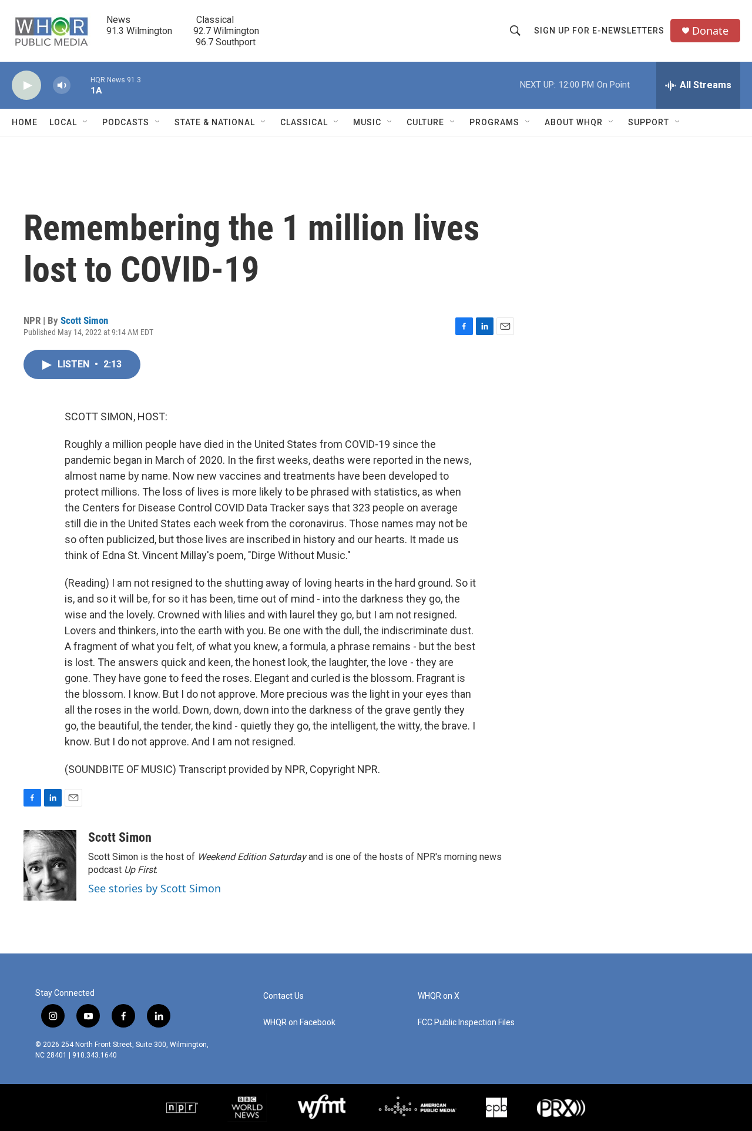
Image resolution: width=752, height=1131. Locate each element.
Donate (710, 31)
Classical (304, 122)
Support (648, 122)
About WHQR (574, 122)
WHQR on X (438, 996)
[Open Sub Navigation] (85, 122)
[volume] (62, 85)
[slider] (80, 85)
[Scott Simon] (50, 865)
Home (25, 122)
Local (63, 122)
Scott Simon (84, 320)
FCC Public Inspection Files (466, 1022)
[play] (26, 85)
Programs (494, 122)
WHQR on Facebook (299, 1022)
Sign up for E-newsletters (599, 30)
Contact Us (283, 996)
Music (367, 122)
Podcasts (125, 122)
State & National (214, 122)
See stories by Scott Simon (154, 888)
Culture (425, 122)
